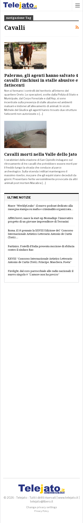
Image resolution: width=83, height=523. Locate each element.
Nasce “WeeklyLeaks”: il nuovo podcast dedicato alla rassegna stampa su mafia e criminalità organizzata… (40, 207)
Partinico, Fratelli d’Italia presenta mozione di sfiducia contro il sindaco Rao (41, 247)
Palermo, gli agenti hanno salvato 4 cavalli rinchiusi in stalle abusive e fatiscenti (41, 80)
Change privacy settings (41, 507)
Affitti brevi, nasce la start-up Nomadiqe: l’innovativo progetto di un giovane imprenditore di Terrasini (40, 219)
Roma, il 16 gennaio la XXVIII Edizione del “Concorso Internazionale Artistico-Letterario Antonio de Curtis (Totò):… (40, 234)
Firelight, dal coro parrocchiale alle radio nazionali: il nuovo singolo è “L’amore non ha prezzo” (40, 272)
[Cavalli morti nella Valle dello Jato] (25, 134)
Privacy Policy (41, 511)
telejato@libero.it (41, 501)
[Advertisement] (41, 332)
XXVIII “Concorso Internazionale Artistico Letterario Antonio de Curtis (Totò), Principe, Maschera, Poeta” (40, 260)
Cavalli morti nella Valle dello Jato (40, 154)
